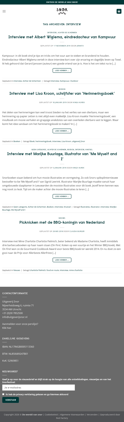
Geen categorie (38, 149)
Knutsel (89, 149)
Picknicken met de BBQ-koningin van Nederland (62, 222)
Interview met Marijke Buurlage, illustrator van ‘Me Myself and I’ (62, 156)
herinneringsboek (43, 141)
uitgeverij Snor (78, 141)
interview (52, 32)
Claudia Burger (77, 231)
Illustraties (85, 206)
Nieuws (62, 218)
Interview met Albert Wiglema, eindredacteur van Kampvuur (62, 36)
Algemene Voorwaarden (72, 414)
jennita (80, 46)
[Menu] (4, 11)
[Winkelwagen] (119, 11)
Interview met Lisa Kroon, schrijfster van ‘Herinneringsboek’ (62, 93)
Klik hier (6, 328)
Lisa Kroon (66, 141)
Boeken (62, 89)
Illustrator (95, 206)
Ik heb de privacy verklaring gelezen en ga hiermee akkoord (36, 394)
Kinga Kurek (79, 102)
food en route (53, 270)
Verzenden (92, 414)
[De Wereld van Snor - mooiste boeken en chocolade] (62, 11)
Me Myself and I (18, 209)
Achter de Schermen (67, 32)
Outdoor (74, 81)
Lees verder (62, 70)
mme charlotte (75, 270)
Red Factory (62, 418)
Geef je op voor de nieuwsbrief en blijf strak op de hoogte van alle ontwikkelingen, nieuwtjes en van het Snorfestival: (56, 381)
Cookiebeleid (51, 414)
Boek (32, 141)
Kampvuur (64, 81)
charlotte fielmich (38, 270)
